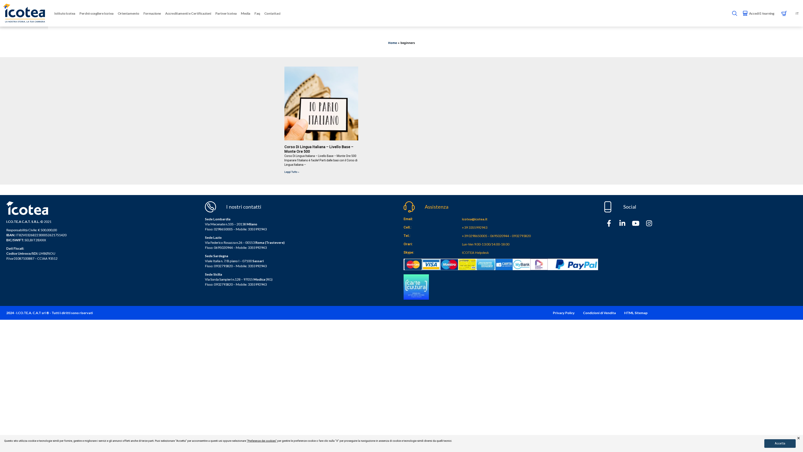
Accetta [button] (780, 443)
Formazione (152, 13)
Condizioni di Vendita (599, 313)
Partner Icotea (226, 13)
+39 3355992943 (474, 227)
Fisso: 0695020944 (219, 247)
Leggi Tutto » (291, 172)
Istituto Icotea (64, 13)
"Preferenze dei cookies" (262, 440)
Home (392, 43)
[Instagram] (649, 223)
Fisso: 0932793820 (219, 266)
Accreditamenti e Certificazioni (188, 13)
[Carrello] (783, 13)
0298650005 (223, 229)
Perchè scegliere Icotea (96, 13)
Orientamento (128, 13)
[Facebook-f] (609, 223)
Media (245, 13)
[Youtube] (635, 223)
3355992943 (257, 229)
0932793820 (223, 284)
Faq (257, 13)
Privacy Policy (564, 313)
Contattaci (272, 13)
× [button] (798, 438)
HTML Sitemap (636, 313)
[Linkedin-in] (622, 223)
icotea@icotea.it (474, 219)
